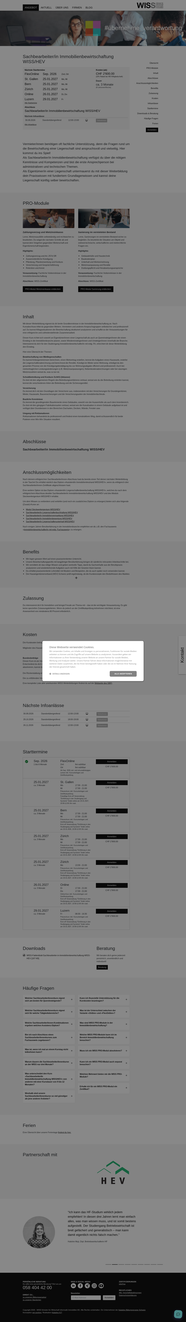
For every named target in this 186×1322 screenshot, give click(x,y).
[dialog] (93, 661)
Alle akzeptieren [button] (123, 673)
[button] (59, 673)
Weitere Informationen (86, 667)
